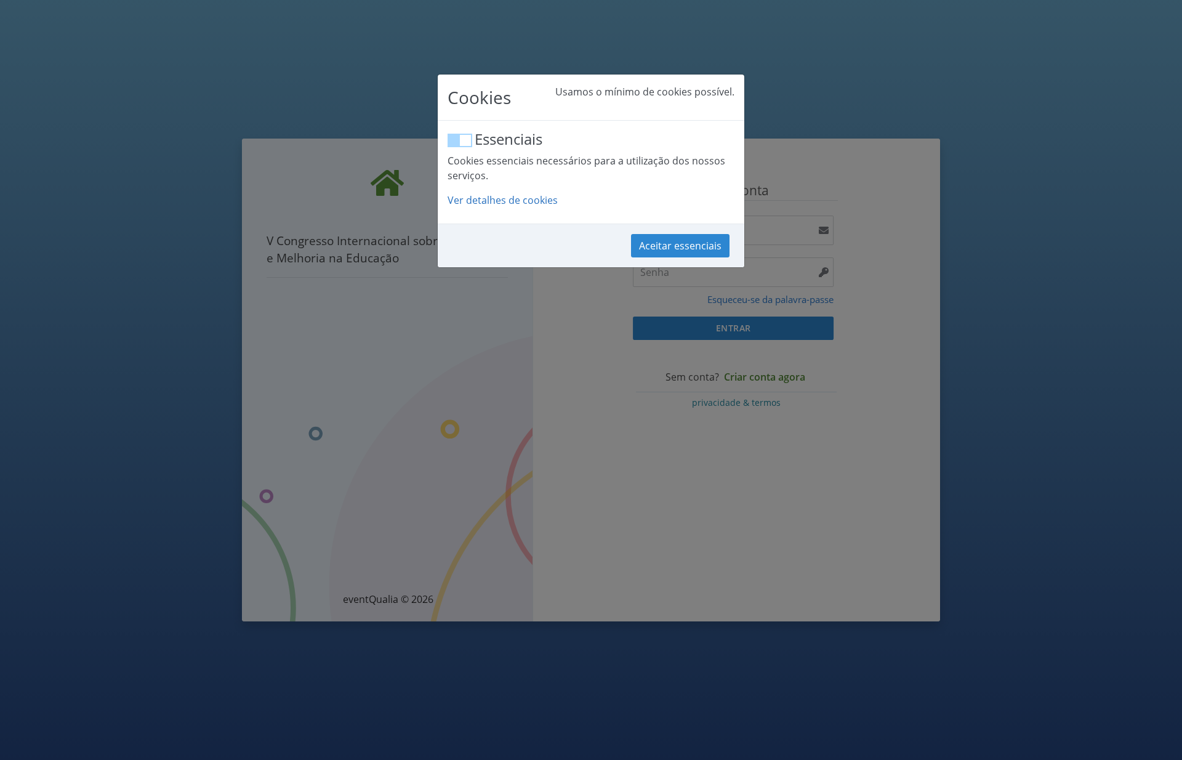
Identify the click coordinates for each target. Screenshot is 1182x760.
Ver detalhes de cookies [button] (503, 200)
